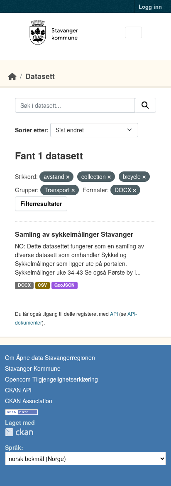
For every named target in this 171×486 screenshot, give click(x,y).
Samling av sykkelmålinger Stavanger (74, 234)
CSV (42, 285)
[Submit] (145, 105)
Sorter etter (30, 130)
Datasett (40, 76)
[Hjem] (12, 76)
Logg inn (150, 6)
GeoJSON (64, 285)
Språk (13, 447)
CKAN (19, 432)
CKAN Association (28, 401)
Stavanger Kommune (33, 368)
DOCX (24, 285)
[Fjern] (67, 177)
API (114, 313)
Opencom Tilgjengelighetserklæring (51, 379)
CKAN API (18, 390)
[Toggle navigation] (133, 33)
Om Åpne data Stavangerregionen (50, 357)
